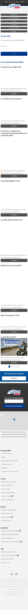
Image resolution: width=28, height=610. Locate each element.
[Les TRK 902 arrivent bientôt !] (14, 101)
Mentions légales (6, 592)
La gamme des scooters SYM (9, 555)
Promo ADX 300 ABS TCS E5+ (10, 181)
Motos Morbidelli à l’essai (8, 538)
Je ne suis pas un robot (14, 386)
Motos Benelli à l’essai (7, 513)
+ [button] (1, 413)
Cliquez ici (14, 378)
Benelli (3, 507)
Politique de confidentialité (18, 592)
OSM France (25, 429)
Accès (19, 1)
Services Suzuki (5, 489)
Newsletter (14, 31)
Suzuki (3, 479)
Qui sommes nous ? (14, 14)
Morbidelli (4, 528)
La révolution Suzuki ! (8, 337)
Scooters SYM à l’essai (7, 559)
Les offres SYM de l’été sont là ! (12, 220)
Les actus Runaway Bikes (14, 398)
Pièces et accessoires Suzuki (9, 482)
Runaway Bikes (6, 451)
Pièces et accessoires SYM (8, 552)
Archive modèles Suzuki (7, 500)
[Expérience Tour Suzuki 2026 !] (14, 268)
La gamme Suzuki (6, 496)
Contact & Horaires (14, 24)
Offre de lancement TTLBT (10, 315)
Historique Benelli (6, 520)
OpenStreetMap (15, 429)
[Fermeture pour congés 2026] (14, 69)
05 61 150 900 (13, 1)
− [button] (1, 415)
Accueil (7, 1)
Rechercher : (4, 46)
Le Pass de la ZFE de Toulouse (14, 27)
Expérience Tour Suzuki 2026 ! (11, 265)
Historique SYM (5, 562)
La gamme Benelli (6, 517)
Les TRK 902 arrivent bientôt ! (11, 99)
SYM (2, 549)
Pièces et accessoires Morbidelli (9, 534)
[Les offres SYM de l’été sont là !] (14, 222)
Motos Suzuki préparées (8, 492)
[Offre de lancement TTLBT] (14, 318)
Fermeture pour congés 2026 (11, 67)
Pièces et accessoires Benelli (9, 510)
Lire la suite (14, 93)
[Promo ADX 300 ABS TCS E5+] (14, 183)
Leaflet (8, 429)
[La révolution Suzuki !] (14, 355)
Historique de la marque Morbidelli (11, 541)
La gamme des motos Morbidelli (10, 531)
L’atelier (14, 21)
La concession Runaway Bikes (14, 17)
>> (18, 366)
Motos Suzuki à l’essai (7, 485)
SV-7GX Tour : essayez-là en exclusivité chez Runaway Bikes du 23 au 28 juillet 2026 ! (14, 133)
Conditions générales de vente (14, 594)
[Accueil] (14, 9)
